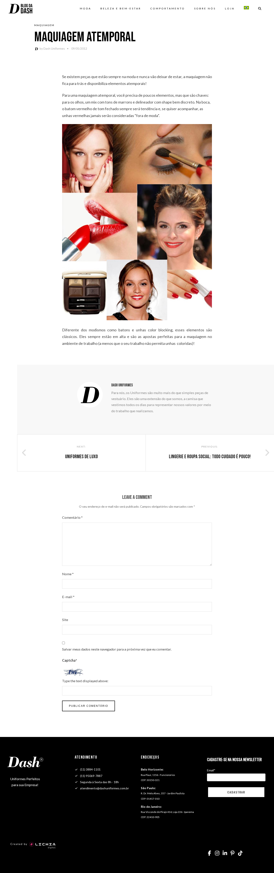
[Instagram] (217, 853)
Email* (211, 770)
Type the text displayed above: (85, 681)
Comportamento (167, 8)
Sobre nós (205, 8)
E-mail (68, 597)
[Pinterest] (232, 853)
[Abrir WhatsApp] (263, 862)
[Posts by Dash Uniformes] (37, 48)
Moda (85, 8)
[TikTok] (240, 853)
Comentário (72, 517)
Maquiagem (44, 25)
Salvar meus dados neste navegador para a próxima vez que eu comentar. (116, 649)
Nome (68, 574)
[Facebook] (209, 853)
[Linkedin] (225, 853)
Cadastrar (236, 792)
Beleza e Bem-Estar (120, 8)
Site (65, 620)
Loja (230, 8)
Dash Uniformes (54, 48)
